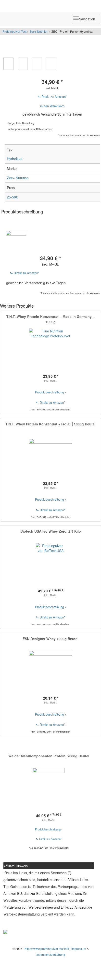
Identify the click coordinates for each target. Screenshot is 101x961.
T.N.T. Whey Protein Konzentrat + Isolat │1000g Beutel (50, 423)
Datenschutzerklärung (50, 954)
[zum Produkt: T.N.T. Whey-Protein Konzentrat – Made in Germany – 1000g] (50, 350)
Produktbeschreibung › (50, 392)
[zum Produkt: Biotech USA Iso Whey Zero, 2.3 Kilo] (50, 564)
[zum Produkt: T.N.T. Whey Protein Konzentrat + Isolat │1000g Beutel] (50, 457)
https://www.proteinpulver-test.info (47, 948)
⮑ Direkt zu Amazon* (52, 96)
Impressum (78, 948)
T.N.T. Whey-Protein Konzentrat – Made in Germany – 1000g (50, 319)
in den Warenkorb (52, 106)
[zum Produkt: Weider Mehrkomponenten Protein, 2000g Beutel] (49, 789)
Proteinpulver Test (14, 31)
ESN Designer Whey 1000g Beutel (50, 638)
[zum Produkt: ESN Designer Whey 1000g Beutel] (50, 672)
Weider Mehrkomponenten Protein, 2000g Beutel (48, 755)
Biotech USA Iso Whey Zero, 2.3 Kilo (50, 531)
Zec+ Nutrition (39, 31)
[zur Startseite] (50, 5)
